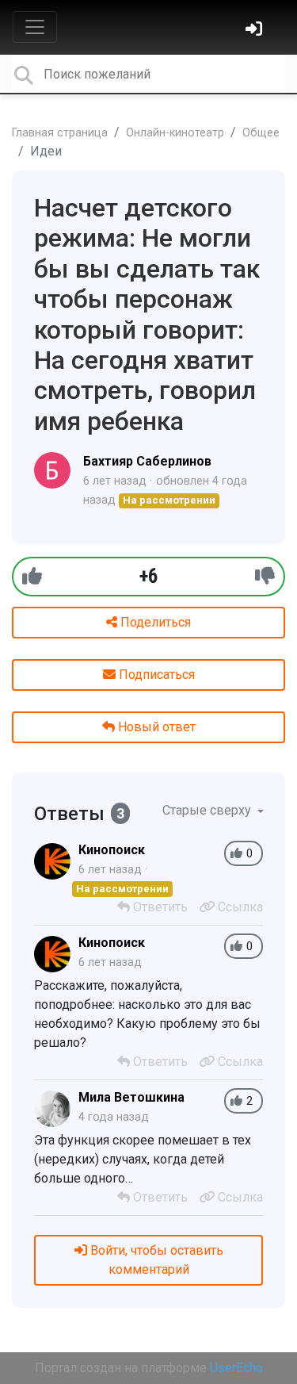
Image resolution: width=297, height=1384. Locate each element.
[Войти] (255, 30)
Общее (261, 133)
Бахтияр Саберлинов (147, 461)
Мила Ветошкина (131, 1097)
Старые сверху (208, 810)
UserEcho (236, 1367)
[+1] (32, 576)
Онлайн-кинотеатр (175, 133)
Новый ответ (155, 726)
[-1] (265, 576)
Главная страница (60, 133)
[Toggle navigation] (35, 27)
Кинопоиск (111, 849)
